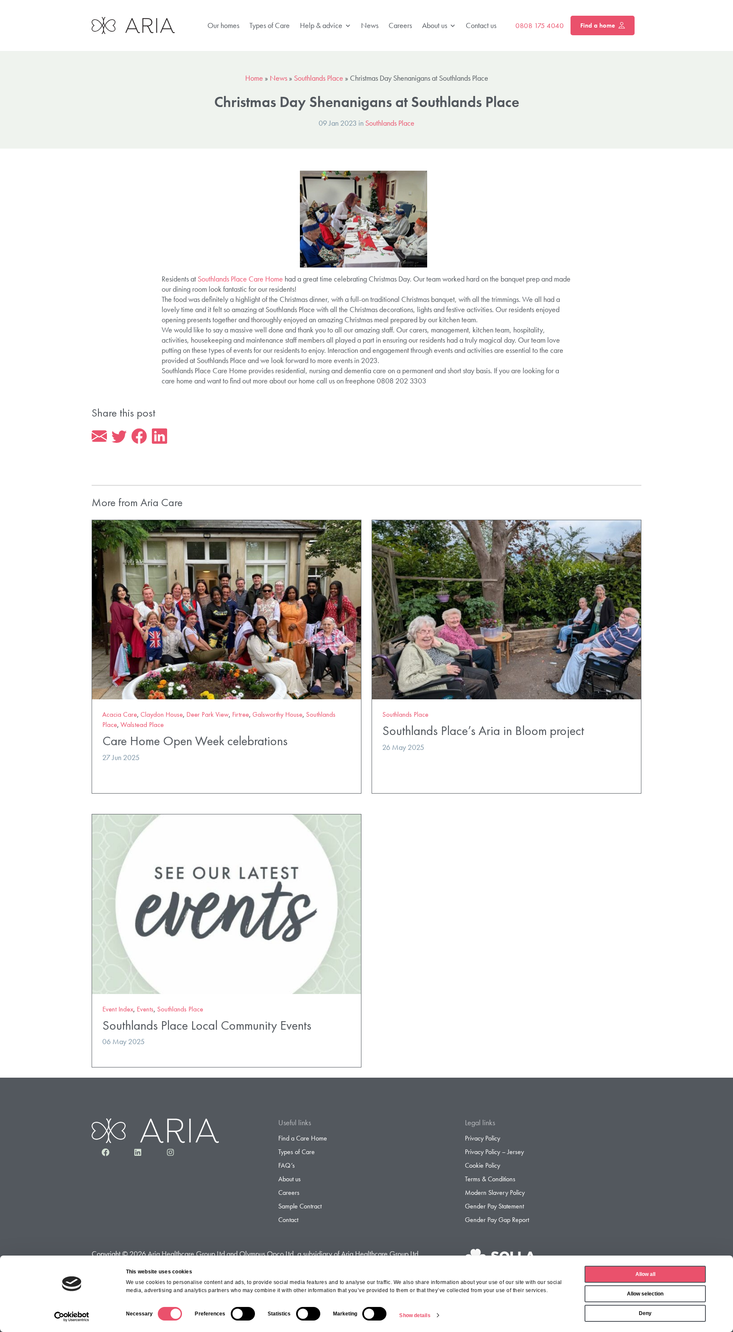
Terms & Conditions (490, 1178)
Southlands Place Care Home (240, 279)
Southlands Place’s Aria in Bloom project (483, 730)
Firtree (240, 714)
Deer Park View (207, 714)
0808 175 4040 (539, 25)
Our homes (223, 25)
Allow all (645, 1274)
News (369, 25)
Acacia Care (119, 714)
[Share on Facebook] (139, 436)
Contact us (481, 25)
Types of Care (269, 25)
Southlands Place (318, 78)
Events (145, 1009)
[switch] (243, 1314)
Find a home (597, 25)
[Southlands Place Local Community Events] (226, 903)
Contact (288, 1219)
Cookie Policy (482, 1165)
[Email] (99, 436)
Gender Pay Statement (494, 1206)
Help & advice (321, 25)
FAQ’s (286, 1165)
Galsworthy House (277, 714)
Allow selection (645, 1294)
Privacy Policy (482, 1138)
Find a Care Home (302, 1138)
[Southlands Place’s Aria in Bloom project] (506, 609)
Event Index (117, 1009)
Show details (414, 1315)
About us (434, 25)
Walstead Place (142, 724)
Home (254, 78)
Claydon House (161, 714)
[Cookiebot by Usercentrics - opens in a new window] (72, 1317)
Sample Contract (300, 1206)
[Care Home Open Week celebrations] (226, 609)
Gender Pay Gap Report (497, 1219)
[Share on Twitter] (119, 436)
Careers (400, 25)
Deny (645, 1313)
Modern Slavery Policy (495, 1192)
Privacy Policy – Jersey (494, 1151)
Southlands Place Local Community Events (206, 1025)
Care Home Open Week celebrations (195, 740)
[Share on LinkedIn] (159, 436)
